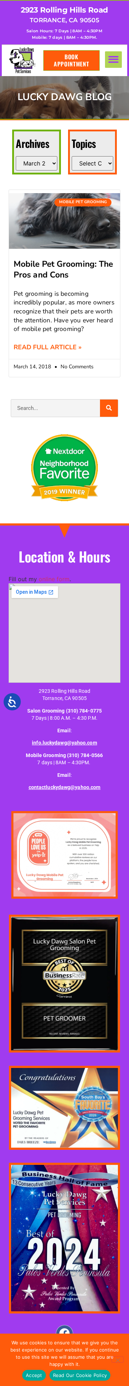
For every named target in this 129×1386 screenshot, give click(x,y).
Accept (34, 1375)
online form (54, 579)
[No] (117, 1359)
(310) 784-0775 (84, 711)
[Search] (109, 408)
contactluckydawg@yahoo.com (65, 787)
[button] (113, 59)
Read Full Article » (48, 347)
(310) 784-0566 (85, 755)
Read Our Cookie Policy (80, 1375)
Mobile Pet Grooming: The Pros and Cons (63, 269)
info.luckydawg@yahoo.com (64, 743)
